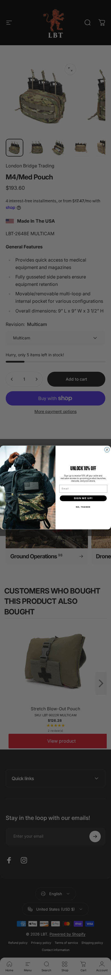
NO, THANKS (83, 507)
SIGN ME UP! (83, 498)
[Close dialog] (107, 449)
